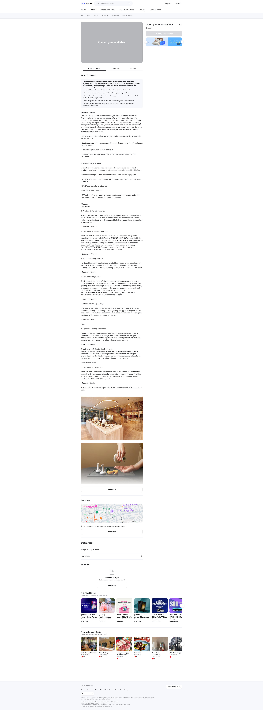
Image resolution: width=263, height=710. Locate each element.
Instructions (115, 68)
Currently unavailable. (164, 33)
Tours (96, 16)
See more (112, 489)
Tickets (83, 10)
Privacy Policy (99, 690)
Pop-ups (142, 10)
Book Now (112, 585)
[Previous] (145, 41)
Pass (88, 16)
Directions (112, 532)
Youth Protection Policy (111, 690)
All (82, 16)
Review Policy (124, 690)
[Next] (182, 41)
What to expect (94, 68)
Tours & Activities (107, 10)
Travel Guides (155, 10)
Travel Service (127, 16)
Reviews (133, 68)
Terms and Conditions (87, 690)
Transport (115, 16)
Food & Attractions (126, 10)
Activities (105, 16)
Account (178, 3)
